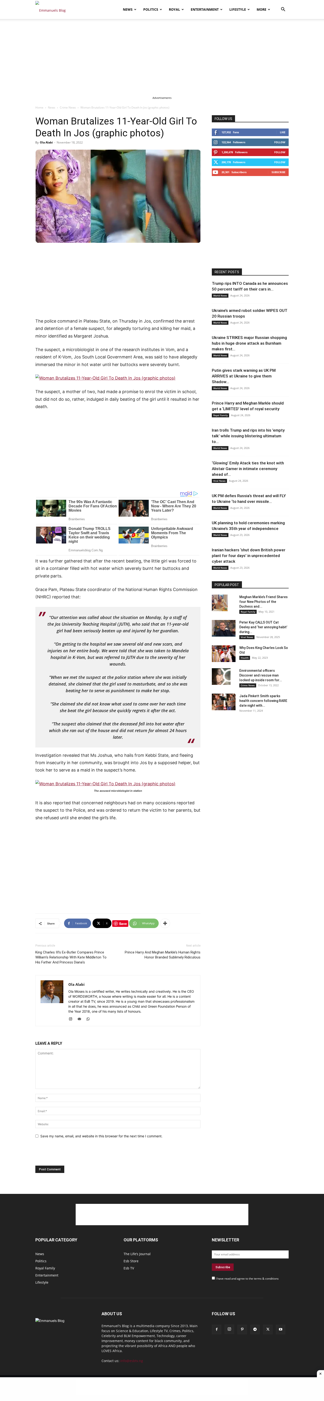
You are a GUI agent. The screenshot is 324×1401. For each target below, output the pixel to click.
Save (123, 923)
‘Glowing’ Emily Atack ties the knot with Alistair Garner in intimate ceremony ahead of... (248, 469)
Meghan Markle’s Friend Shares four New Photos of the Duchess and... (263, 601)
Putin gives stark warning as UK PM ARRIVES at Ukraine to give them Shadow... (244, 376)
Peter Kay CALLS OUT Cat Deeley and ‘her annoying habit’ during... (263, 627)
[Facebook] (216, 1329)
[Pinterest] (242, 1329)
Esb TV (129, 1268)
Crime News (68, 107)
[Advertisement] (162, 54)
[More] (165, 923)
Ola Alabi (46, 142)
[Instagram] (72, 1019)
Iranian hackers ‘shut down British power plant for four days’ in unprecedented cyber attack (248, 556)
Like (282, 132)
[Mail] (81, 1019)
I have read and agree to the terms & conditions (247, 1279)
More (261, 9)
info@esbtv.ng (131, 1360)
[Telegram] (255, 1329)
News (128, 9)
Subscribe (278, 172)
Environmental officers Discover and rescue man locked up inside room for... (260, 675)
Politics (150, 9)
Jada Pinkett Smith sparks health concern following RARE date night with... (263, 700)
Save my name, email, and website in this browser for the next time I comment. (101, 1136)
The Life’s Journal (137, 1254)
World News (220, 295)
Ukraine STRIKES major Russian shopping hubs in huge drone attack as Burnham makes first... (249, 343)
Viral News (219, 480)
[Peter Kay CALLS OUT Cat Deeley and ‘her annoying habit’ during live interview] (224, 628)
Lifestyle (237, 9)
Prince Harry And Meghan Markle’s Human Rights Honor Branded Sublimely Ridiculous (162, 954)
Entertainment (205, 9)
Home (39, 107)
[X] (268, 1329)
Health (245, 657)
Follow (279, 142)
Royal (174, 9)
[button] (283, 10)
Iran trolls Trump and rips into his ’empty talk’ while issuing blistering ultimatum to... (248, 436)
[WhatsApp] (90, 1019)
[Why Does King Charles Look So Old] (224, 653)
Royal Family (220, 415)
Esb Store (131, 1261)
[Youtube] (280, 1329)
